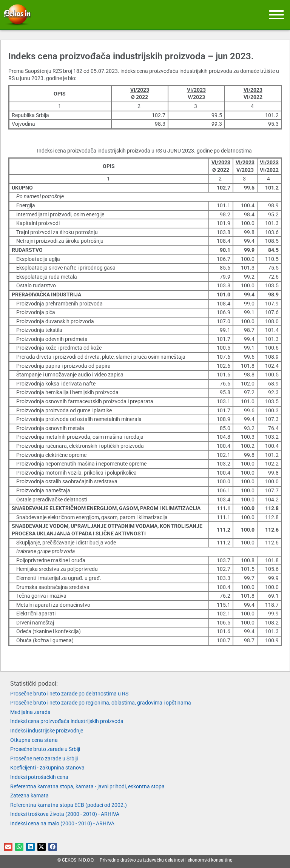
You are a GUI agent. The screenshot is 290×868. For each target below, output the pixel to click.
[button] (8, 847)
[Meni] (276, 14)
